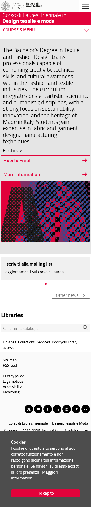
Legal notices (13, 381)
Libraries (9, 342)
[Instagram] (66, 409)
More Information (21, 174)
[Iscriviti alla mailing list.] (45, 268)
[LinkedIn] (57, 409)
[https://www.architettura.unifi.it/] (27, 6)
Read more (12, 150)
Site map (10, 359)
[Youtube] (38, 409)
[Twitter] (29, 409)
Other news (67, 295)
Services (43, 342)
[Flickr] (85, 409)
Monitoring (11, 392)
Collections (26, 342)
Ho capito (45, 493)
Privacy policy (13, 376)
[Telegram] (76, 409)
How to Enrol (16, 160)
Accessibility (12, 386)
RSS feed (10, 365)
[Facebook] (47, 409)
